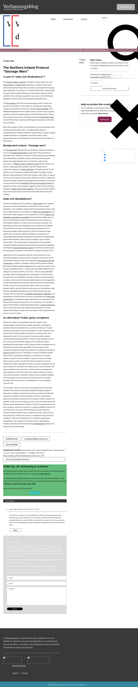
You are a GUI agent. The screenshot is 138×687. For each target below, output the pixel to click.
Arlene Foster (8, 85)
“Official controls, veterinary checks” (26, 164)
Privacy (25, 673)
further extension (27, 169)
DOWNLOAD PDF (12, 439)
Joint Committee (42, 109)
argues (27, 266)
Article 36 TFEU (9, 353)
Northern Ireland (99, 77)
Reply (15, 530)
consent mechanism (47, 305)
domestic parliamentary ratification (38, 294)
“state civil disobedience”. (42, 212)
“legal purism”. (38, 203)
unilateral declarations (19, 153)
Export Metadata (12, 444)
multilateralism (38, 424)
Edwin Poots (21, 85)
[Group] (20, 5)
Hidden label (111, 152)
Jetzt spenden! (35, 493)
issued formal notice (46, 117)
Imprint (15, 673)
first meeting (11, 103)
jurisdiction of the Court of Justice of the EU (36, 183)
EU (91, 77)
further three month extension (23, 189)
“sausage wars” (11, 150)
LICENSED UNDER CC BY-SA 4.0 (36, 439)
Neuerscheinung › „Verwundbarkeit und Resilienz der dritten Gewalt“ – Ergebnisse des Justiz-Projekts (69, 50)
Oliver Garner (96, 60)
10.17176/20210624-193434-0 (17, 459)
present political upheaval (16, 82)
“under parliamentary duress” (23, 248)
